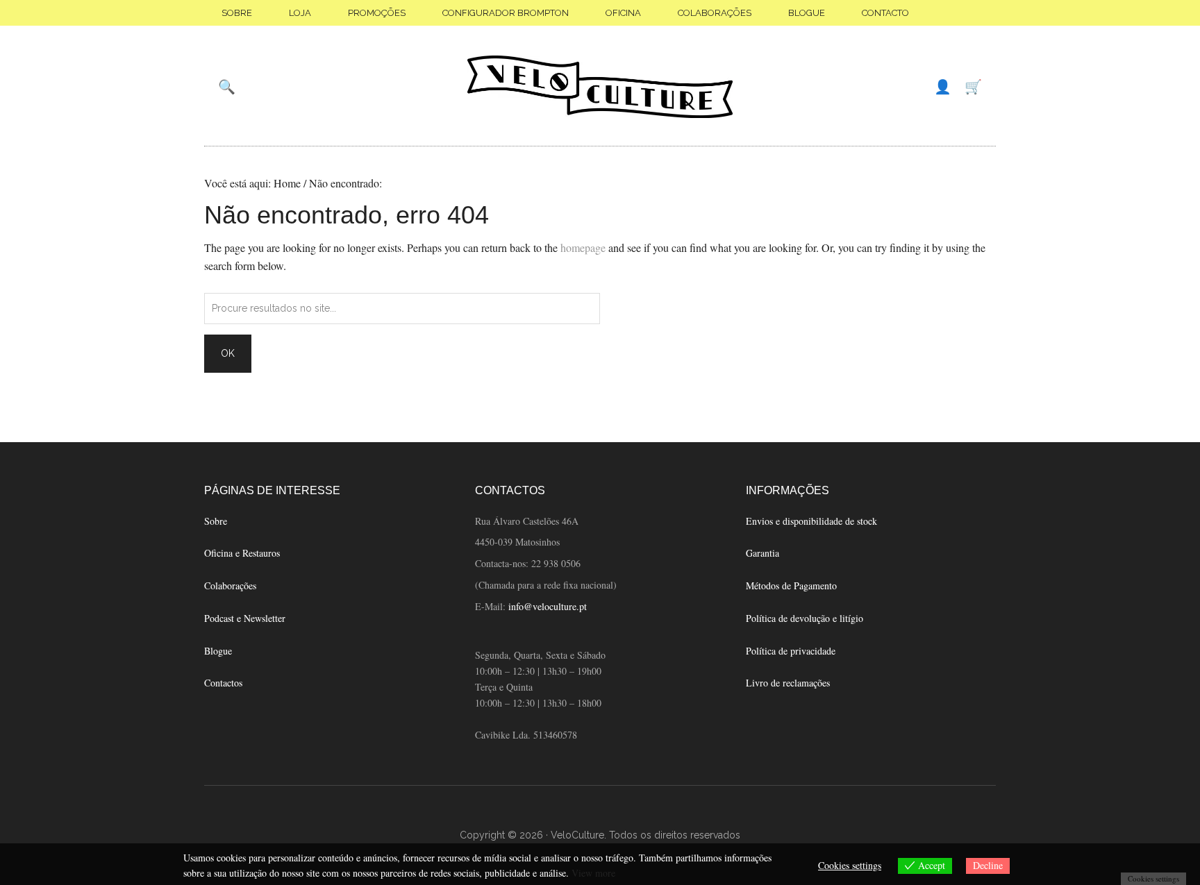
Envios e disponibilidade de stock (811, 521)
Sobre (215, 521)
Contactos (223, 682)
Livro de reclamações (788, 682)
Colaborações (230, 585)
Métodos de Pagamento (791, 585)
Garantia (762, 552)
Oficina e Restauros (242, 552)
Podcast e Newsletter (244, 618)
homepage (583, 247)
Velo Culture (600, 87)
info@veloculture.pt (547, 606)
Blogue (218, 650)
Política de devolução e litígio (804, 618)
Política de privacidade (790, 650)
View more (593, 872)
